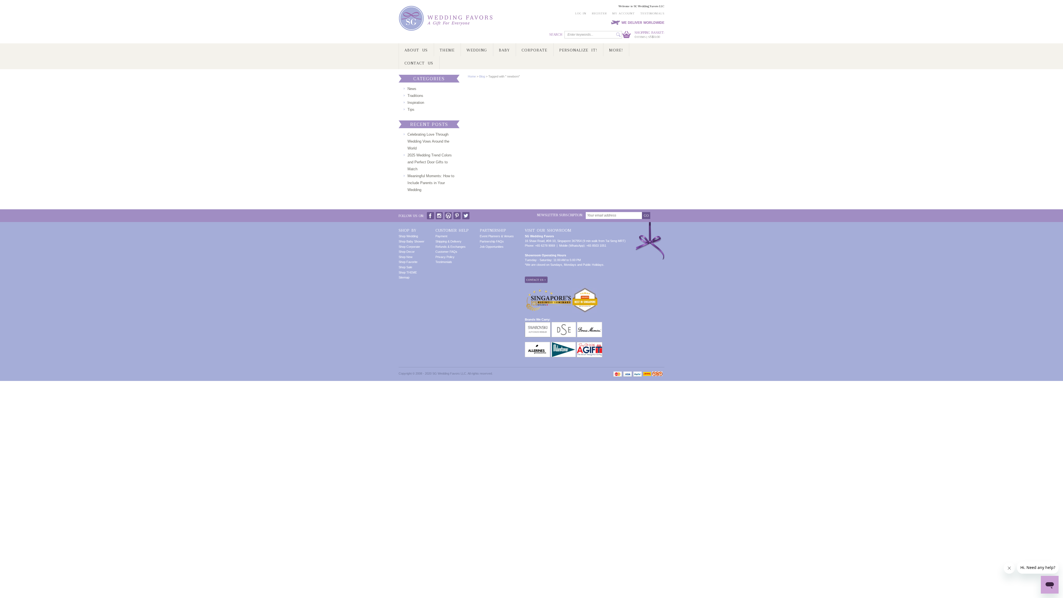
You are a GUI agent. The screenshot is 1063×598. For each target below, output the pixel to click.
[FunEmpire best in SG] (584, 290)
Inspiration (415, 102)
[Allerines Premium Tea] (537, 344)
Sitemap (404, 277)
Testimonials (652, 13)
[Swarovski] (538, 324)
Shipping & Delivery (448, 241)
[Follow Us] (439, 214)
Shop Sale (405, 267)
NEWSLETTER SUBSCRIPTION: (560, 215)
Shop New (405, 257)
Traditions (415, 96)
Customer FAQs (446, 251)
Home (472, 76)
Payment (441, 236)
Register (599, 13)
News (411, 89)
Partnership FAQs (492, 241)
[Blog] (448, 214)
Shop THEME (408, 272)
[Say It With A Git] (589, 344)
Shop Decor (407, 251)
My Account (623, 13)
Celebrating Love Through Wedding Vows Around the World (428, 141)
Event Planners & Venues (497, 236)
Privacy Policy (445, 257)
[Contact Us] (536, 278)
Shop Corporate (409, 246)
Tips (410, 109)
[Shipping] (647, 374)
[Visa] (627, 374)
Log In (580, 13)
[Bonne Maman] (589, 324)
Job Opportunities (492, 246)
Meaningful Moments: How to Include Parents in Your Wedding (430, 183)
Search (555, 34)
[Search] (618, 34)
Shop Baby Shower (411, 241)
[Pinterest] (457, 214)
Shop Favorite (408, 262)
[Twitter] (465, 214)
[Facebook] (430, 214)
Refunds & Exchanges (450, 246)
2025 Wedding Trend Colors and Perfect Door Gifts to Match (429, 162)
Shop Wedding (408, 236)
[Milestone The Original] (563, 344)
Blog (482, 76)
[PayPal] (637, 374)
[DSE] (563, 324)
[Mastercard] (617, 374)
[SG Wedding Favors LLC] (446, 18)
